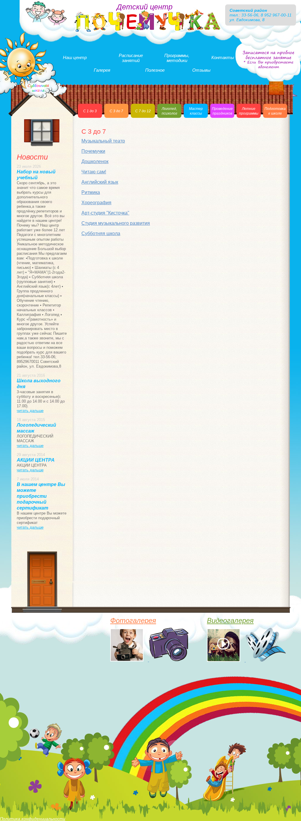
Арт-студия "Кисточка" (105, 212)
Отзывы (201, 70)
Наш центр (75, 57)
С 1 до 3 (90, 111)
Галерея (102, 70)
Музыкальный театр (103, 140)
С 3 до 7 (116, 111)
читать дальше (30, 410)
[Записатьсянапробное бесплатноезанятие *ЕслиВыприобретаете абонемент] (269, 59)
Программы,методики (176, 58)
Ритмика (90, 192)
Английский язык (99, 182)
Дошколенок (94, 161)
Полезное (155, 70)
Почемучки (93, 151)
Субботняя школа (100, 233)
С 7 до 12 (143, 111)
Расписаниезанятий (131, 58)
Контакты (222, 57)
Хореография (96, 202)
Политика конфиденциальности (32, 818)
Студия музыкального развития (115, 223)
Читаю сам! (93, 171)
